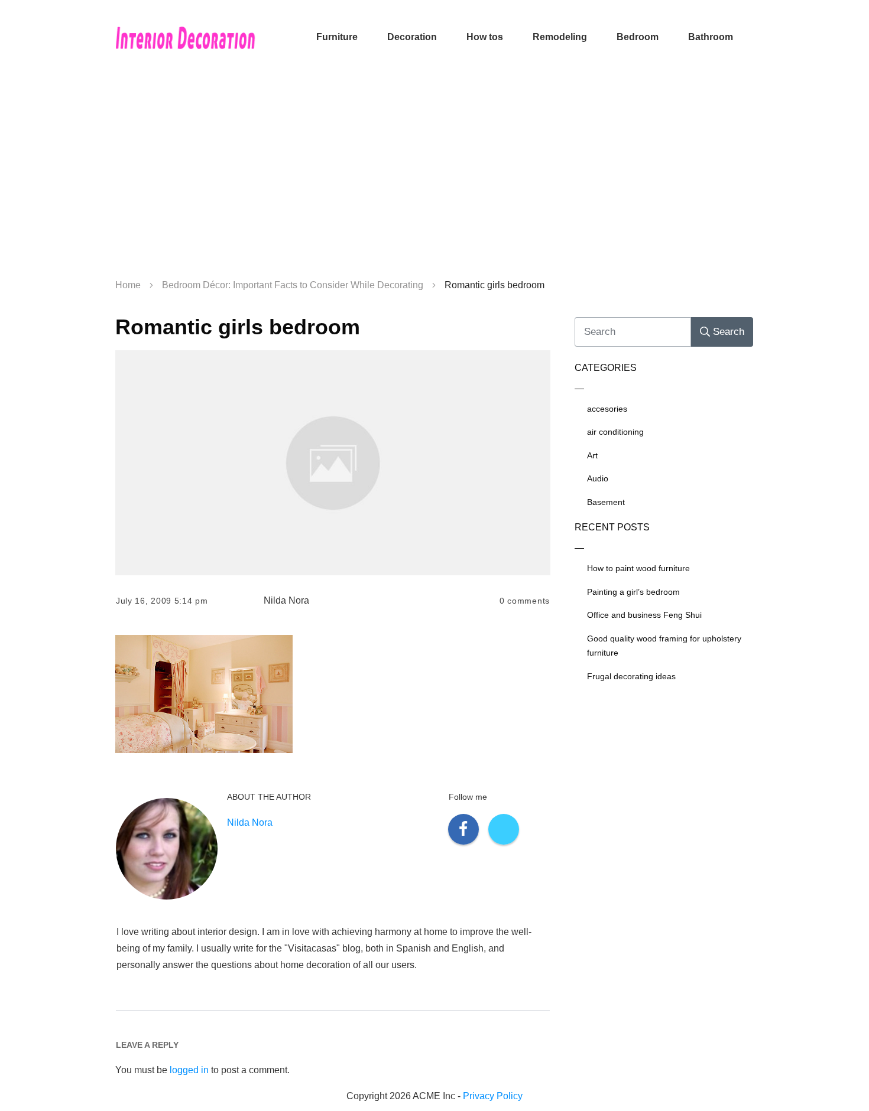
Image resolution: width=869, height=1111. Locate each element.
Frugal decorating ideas (631, 676)
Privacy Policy (493, 1096)
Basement (606, 502)
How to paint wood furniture (638, 568)
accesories (607, 408)
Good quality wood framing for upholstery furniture (664, 646)
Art (592, 455)
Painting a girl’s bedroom (633, 592)
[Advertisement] (434, 177)
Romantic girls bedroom (237, 327)
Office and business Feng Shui (644, 615)
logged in (189, 1070)
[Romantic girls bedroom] (332, 462)
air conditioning (615, 431)
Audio (597, 478)
